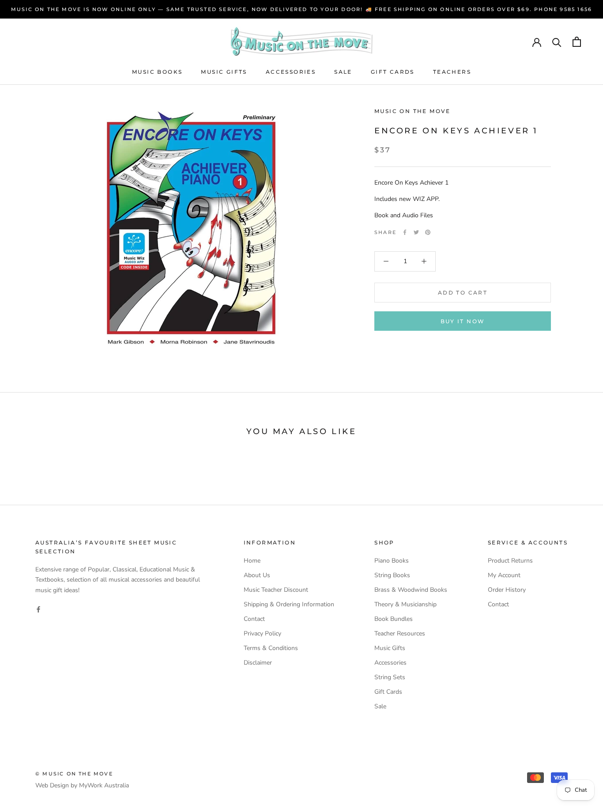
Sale (343, 71)
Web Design (52, 785)
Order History (507, 590)
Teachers (452, 71)
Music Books (157, 71)
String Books (392, 575)
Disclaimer (258, 662)
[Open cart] (577, 42)
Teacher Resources (399, 633)
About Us (257, 575)
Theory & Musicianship (405, 604)
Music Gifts (224, 71)
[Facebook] (404, 232)
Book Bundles (393, 619)
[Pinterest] (427, 232)
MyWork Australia (104, 785)
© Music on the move (74, 774)
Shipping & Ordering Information (289, 604)
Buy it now (463, 321)
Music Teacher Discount (276, 590)
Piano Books (391, 560)
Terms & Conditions (271, 648)
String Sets (389, 677)
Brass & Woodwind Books (410, 590)
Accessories (291, 71)
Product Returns (510, 560)
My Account (504, 575)
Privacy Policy (262, 633)
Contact (254, 619)
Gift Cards (393, 71)
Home (252, 560)
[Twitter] (416, 232)
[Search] (557, 41)
